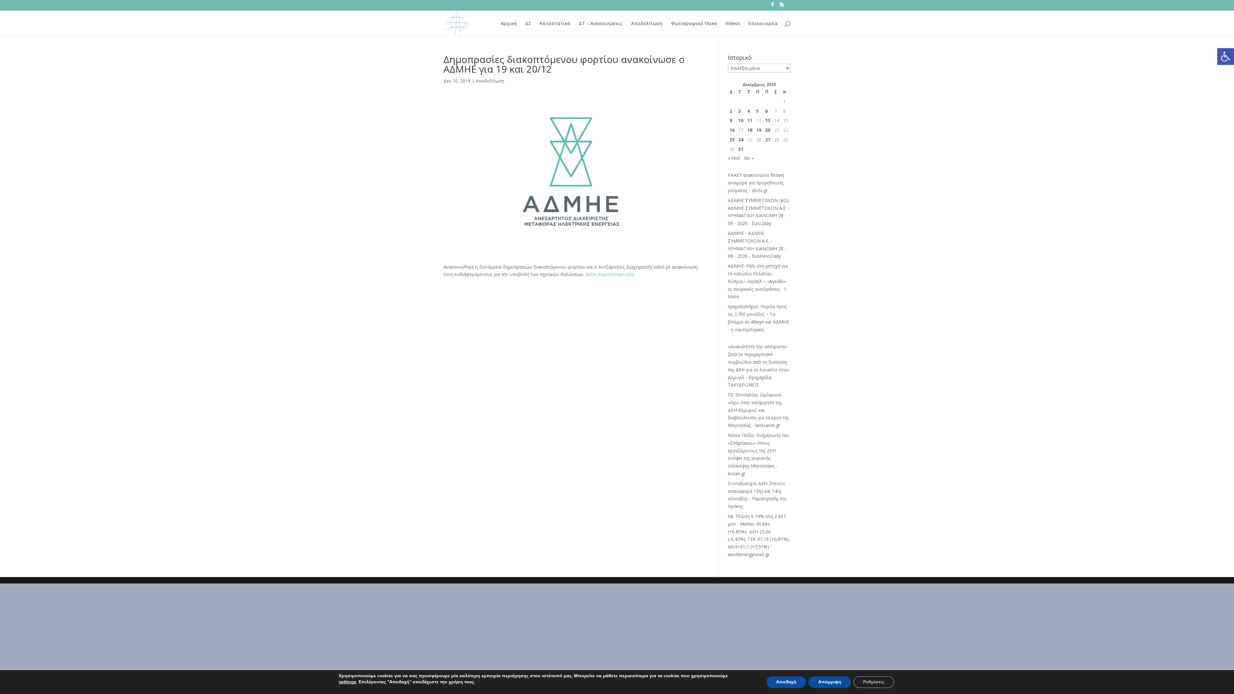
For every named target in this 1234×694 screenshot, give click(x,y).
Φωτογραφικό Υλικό (694, 23)
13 (767, 120)
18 (749, 130)
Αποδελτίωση (647, 23)
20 (767, 130)
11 (749, 120)
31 (740, 149)
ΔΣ (528, 23)
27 (767, 140)
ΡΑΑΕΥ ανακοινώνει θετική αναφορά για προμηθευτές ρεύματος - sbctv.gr (756, 182)
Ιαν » (749, 158)
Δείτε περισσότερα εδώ (610, 274)
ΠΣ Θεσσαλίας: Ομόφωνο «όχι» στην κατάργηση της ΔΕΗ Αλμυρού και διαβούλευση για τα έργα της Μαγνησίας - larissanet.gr (758, 410)
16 (732, 130)
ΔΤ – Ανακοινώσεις (601, 23)
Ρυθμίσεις (873, 682)
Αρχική (509, 23)
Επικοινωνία (763, 23)
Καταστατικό (555, 23)
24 (740, 140)
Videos (732, 23)
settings (347, 682)
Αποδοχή (786, 682)
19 (758, 130)
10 (740, 120)
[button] (1225, 56)
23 (732, 140)
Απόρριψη (829, 682)
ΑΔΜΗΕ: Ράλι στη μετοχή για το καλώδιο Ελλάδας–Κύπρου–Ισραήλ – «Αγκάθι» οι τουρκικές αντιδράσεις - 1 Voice (758, 281)
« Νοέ (734, 158)
